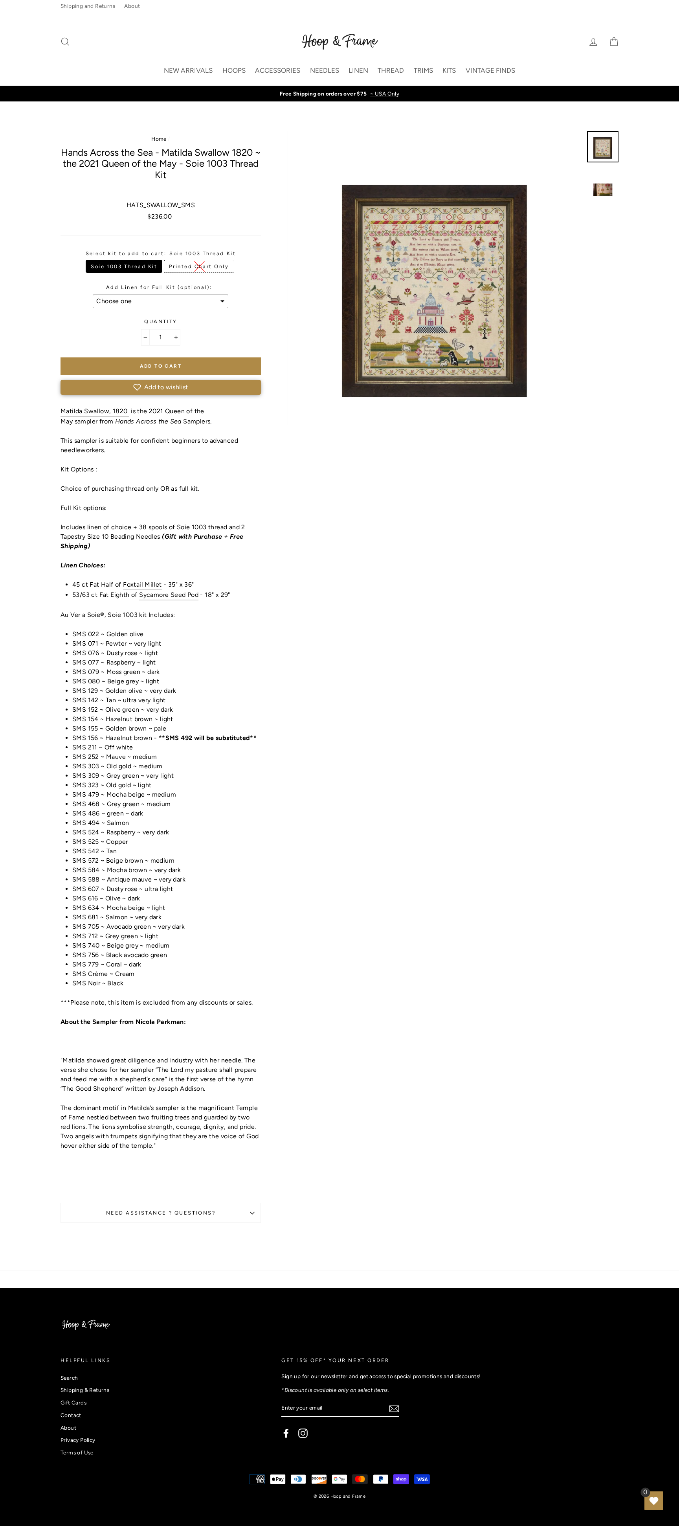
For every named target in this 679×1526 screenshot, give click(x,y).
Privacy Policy (78, 1440)
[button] (161, 387)
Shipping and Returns (88, 6)
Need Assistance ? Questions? (161, 1213)
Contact (71, 1415)
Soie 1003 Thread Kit (124, 266)
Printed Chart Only (199, 266)
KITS (449, 70)
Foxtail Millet (142, 584)
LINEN (358, 70)
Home (159, 139)
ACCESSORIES (277, 70)
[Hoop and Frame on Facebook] (286, 1433)
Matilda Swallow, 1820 (95, 411)
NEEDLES (324, 70)
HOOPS (234, 70)
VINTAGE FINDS (490, 70)
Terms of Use (77, 1452)
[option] (339, 94)
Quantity (160, 321)
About (132, 6)
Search (69, 1378)
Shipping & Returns (85, 1390)
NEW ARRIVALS (188, 70)
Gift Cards (73, 1402)
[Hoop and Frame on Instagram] (303, 1433)
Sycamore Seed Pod (168, 594)
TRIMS (423, 70)
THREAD (391, 70)
